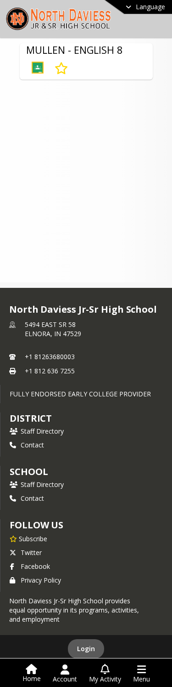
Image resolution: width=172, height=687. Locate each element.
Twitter (31, 552)
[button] (37, 68)
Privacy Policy (41, 580)
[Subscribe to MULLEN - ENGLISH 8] (61, 68)
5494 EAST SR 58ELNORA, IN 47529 (53, 329)
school (29, 471)
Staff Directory (42, 431)
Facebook (35, 566)
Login (86, 648)
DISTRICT (31, 418)
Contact (32, 445)
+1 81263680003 (50, 356)
